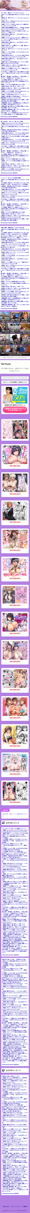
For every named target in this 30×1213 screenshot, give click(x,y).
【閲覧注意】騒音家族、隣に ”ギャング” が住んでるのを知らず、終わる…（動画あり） (15, 110)
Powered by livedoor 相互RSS (9, 116)
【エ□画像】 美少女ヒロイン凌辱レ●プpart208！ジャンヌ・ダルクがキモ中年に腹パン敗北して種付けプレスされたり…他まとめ (15, 853)
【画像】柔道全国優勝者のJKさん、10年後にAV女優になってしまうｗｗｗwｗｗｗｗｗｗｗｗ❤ (15, 28)
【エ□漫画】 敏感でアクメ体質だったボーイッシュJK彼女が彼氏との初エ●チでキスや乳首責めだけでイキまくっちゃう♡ (15, 81)
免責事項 (25, 1206)
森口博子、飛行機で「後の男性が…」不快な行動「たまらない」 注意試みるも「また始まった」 (15, 77)
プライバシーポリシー (16, 1206)
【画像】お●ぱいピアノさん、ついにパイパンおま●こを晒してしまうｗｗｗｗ (15, 253)
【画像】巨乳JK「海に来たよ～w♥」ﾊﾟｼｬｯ (12, 86)
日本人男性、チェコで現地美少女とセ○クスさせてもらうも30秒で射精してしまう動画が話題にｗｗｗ (15, 113)
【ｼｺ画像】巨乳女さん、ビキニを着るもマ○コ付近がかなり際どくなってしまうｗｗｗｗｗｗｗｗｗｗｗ (15, 904)
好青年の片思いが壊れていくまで (11, 1076)
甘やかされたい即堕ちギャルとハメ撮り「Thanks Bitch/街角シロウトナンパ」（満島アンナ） (14, 236)
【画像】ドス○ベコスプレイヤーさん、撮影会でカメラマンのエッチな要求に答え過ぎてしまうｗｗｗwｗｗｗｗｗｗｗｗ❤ (15, 39)
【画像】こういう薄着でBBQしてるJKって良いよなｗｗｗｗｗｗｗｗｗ (14, 1081)
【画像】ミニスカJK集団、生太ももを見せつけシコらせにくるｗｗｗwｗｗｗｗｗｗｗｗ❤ (15, 92)
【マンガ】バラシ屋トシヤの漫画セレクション (14, 828)
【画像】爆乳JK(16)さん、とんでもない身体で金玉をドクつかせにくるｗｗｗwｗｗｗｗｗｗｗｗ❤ (15, 56)
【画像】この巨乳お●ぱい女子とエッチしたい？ (13, 94)
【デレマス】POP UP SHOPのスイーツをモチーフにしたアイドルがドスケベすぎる (14, 867)
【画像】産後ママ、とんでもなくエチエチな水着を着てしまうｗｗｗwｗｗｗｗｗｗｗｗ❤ (15, 833)
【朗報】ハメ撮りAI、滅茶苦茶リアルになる (13, 901)
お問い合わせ (6, 1206)
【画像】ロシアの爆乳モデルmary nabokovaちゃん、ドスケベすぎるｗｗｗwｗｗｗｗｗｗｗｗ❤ (15, 860)
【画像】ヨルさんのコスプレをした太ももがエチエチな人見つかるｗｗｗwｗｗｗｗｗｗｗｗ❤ (15, 124)
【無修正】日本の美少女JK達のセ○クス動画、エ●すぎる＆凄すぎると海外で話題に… (15, 100)
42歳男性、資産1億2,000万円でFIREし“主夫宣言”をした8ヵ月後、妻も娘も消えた (15, 130)
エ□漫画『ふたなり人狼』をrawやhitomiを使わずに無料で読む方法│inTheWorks (15, 849)
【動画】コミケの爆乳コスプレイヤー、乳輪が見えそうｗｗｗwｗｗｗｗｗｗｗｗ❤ (15, 69)
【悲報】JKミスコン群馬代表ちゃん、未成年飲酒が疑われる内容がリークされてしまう (14, 1078)
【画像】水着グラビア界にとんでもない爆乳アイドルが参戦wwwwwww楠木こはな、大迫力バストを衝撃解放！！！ (15, 883)
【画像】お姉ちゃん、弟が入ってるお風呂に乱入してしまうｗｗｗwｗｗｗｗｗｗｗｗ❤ (15, 65)
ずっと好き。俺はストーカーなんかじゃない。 (13, 12)
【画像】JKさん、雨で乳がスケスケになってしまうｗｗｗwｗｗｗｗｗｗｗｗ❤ (14, 898)
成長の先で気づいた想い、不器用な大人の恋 (13, 959)
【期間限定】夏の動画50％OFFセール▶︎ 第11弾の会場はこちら (15, 409)
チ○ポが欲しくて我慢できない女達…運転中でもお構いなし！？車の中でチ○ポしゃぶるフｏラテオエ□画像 (15, 73)
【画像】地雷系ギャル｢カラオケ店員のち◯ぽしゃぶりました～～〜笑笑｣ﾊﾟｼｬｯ (15, 31)
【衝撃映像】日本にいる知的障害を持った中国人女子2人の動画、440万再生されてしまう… (15, 103)
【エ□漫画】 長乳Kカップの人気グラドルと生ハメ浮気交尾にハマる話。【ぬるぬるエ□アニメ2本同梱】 (15, 183)
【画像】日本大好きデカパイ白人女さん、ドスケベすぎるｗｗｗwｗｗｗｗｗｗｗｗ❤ (15, 864)
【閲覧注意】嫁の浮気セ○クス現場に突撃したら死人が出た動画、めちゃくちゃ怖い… (15, 106)
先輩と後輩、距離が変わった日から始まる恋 (12, 227)
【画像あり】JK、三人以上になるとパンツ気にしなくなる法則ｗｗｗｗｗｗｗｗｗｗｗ (14, 1084)
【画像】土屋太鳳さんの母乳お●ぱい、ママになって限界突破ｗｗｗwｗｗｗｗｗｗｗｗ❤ (15, 97)
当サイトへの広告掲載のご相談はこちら (15, 382)
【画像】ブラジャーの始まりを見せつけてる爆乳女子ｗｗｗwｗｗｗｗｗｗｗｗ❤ (15, 25)
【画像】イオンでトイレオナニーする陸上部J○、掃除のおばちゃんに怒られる (14, 246)
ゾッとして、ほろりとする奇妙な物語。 (11, 178)
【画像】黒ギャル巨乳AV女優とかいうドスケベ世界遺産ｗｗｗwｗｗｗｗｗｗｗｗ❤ (14, 62)
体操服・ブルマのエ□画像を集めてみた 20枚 (13, 84)
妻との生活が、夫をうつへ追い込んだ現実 (12, 121)
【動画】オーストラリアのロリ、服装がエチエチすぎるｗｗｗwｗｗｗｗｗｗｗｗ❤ (15, 193)
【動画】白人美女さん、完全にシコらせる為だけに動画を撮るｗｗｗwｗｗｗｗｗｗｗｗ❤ (15, 88)
